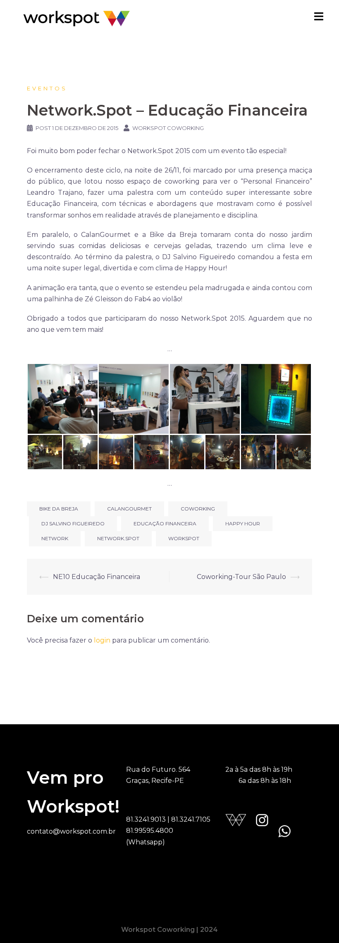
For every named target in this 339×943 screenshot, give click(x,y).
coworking (198, 509)
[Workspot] (76, 18)
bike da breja (58, 509)
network (54, 538)
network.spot (118, 538)
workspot (183, 538)
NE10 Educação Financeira (96, 577)
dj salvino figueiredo (73, 523)
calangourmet (129, 509)
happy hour (242, 523)
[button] (62, 399)
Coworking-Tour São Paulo (241, 577)
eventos (47, 88)
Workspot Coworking (168, 128)
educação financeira (165, 523)
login (102, 640)
